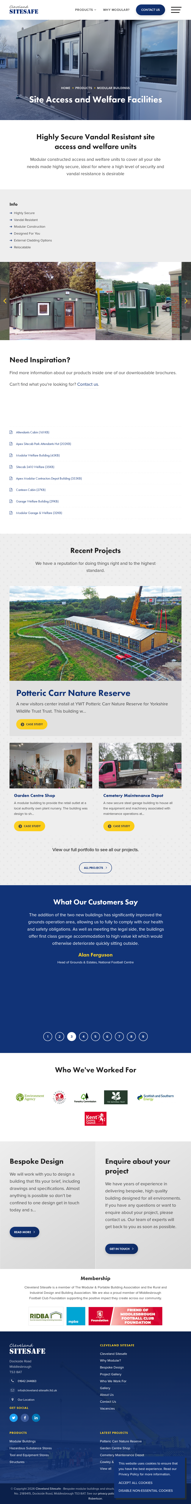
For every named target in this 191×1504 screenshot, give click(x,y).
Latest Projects (114, 1433)
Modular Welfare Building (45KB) (37, 455)
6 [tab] (107, 1036)
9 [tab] (143, 1036)
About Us (107, 1394)
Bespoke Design (112, 1367)
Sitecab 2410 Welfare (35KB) (34, 467)
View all (105, 1468)
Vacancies (107, 1408)
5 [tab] (95, 1036)
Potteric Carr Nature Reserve (73, 692)
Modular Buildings (23, 1441)
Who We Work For (113, 1381)
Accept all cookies (136, 1482)
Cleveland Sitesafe (113, 1353)
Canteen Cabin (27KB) (30, 490)
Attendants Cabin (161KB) (32, 432)
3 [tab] (72, 1036)
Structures (17, 1462)
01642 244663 (27, 1381)
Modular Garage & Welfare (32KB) (38, 513)
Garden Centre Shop (34, 795)
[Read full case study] (95, 633)
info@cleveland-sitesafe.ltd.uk (37, 1390)
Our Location (26, 1400)
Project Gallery (110, 1374)
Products (84, 9)
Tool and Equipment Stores (29, 1455)
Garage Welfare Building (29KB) (37, 501)
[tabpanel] (95, 967)
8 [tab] (131, 1036)
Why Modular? (110, 1360)
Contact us (87, 384)
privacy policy (107, 1493)
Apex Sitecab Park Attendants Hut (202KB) (43, 444)
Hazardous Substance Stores (31, 1448)
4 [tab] (83, 1036)
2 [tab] (60, 1036)
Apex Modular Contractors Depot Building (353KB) (48, 478)
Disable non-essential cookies (146, 1490)
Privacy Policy (129, 1474)
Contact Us (108, 1401)
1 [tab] (47, 1036)
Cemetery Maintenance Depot (133, 795)
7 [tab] (119, 1036)
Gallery (105, 1388)
